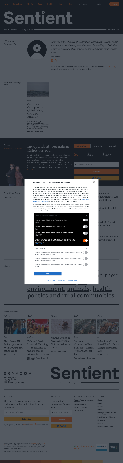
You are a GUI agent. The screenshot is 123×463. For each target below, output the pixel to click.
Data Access (61, 280)
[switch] (85, 220)
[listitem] (61, 216)
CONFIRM (47, 273)
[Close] (95, 182)
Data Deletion (51, 280)
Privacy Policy (72, 280)
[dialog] (61, 231)
